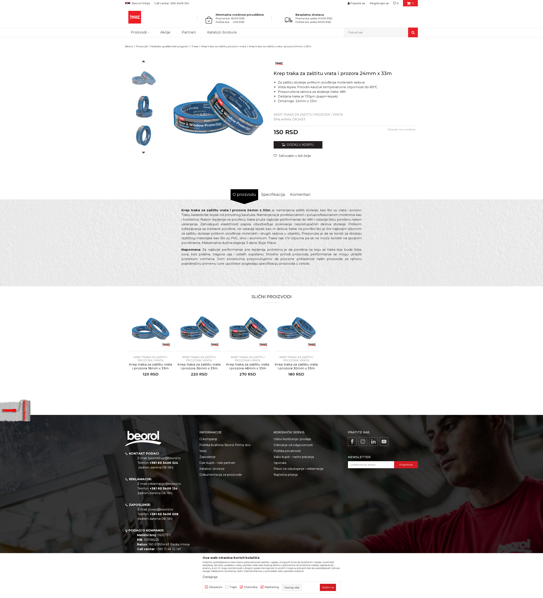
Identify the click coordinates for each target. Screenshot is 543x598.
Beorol (129, 46)
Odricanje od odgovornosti (293, 445)
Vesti (203, 451)
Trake (195, 46)
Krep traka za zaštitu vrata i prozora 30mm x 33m (296, 366)
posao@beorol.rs (160, 509)
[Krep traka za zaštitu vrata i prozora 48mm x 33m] (248, 329)
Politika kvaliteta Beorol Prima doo (225, 445)
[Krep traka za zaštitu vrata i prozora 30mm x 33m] (296, 329)
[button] (381, 32)
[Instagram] (363, 441)
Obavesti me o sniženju (401, 129)
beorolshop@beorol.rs (164, 458)
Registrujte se (379, 3)
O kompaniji (208, 439)
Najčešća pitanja (286, 475)
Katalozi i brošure (212, 469)
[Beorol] (134, 17)
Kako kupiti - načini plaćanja (294, 457)
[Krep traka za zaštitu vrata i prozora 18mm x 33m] (150, 329)
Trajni (233, 587)
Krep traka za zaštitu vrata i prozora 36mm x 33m (199, 366)
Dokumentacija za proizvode (220, 475)
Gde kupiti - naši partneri (217, 463)
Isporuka (280, 463)
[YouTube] (384, 441)
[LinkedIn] (373, 441)
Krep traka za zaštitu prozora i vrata (223, 46)
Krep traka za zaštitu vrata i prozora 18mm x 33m (150, 366)
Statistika (251, 587)
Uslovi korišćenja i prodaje (292, 439)
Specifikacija (273, 194)
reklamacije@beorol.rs (164, 484)
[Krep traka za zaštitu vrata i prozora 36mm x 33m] (199, 329)
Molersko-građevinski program (170, 46)
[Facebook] (352, 441)
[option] (143, 79)
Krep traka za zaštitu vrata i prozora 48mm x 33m (247, 366)
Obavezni (215, 587)
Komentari (300, 194)
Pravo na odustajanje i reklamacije (298, 469)
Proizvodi (142, 46)
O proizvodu (244, 194)
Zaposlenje (207, 457)
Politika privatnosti (287, 451)
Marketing (272, 587)
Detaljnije (210, 577)
